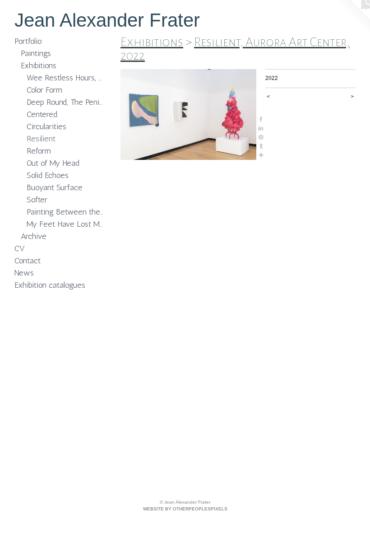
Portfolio (28, 41)
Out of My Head (53, 163)
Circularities (46, 126)
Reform (39, 151)
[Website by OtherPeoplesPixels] (352, 18)
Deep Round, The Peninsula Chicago (66, 102)
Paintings (36, 53)
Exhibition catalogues (49, 285)
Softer (37, 200)
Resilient (41, 139)
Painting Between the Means (66, 212)
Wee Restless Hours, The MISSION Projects (66, 78)
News (24, 273)
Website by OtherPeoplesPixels (185, 508)
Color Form (44, 90)
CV (19, 248)
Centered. (43, 114)
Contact (27, 261)
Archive (33, 236)
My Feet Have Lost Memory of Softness (66, 224)
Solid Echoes (48, 175)
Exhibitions (38, 65)
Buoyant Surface (55, 187)
